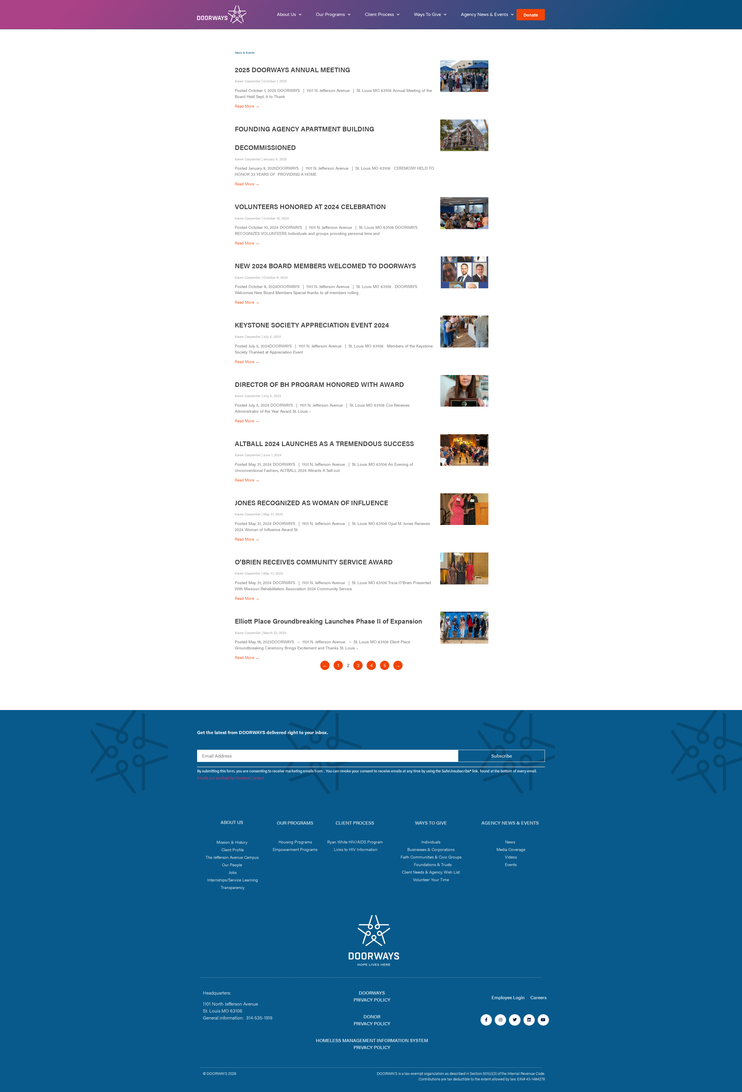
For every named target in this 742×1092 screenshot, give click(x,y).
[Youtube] (543, 1020)
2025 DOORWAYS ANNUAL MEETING (292, 69)
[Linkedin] (529, 1020)
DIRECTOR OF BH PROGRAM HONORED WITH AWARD (319, 384)
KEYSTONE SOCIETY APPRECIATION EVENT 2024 (312, 324)
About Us (286, 14)
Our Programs (330, 14)
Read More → (247, 106)
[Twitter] (514, 1020)
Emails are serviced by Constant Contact (230, 777)
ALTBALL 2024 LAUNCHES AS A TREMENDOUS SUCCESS (324, 443)
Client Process (379, 14)
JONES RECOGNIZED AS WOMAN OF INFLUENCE (311, 502)
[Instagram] (500, 1020)
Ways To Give (427, 14)
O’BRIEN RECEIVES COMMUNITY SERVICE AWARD (314, 561)
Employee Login (508, 997)
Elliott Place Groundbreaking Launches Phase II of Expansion (328, 621)
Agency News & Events (484, 14)
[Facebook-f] (486, 1020)
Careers (538, 997)
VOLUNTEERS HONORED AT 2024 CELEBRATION (310, 206)
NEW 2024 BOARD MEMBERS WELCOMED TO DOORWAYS (325, 265)
